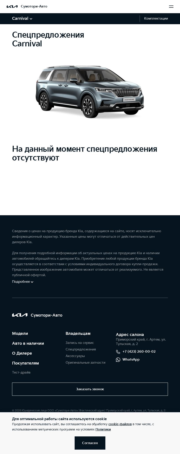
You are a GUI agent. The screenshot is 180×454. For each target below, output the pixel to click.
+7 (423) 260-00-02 (139, 352)
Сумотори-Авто (34, 6)
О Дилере (22, 353)
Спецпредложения (81, 349)
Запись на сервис (80, 343)
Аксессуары (75, 356)
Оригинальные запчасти (85, 363)
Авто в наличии (28, 343)
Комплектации (156, 18)
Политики (103, 429)
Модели (20, 333)
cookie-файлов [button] (120, 424)
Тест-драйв (21, 372)
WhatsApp (131, 359)
